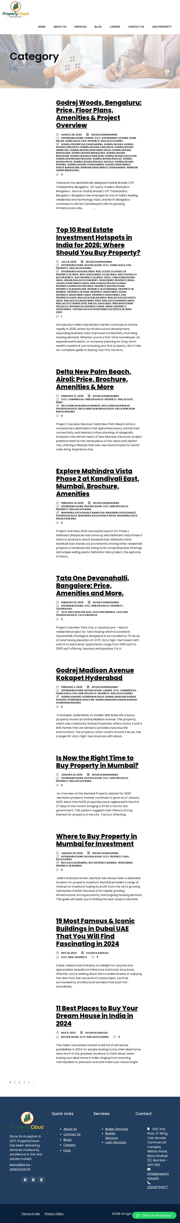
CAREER (115, 26)
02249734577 (157, 1185)
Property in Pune (78, 291)
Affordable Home (72, 137)
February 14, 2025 (72, 502)
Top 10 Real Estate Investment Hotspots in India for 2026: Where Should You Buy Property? (98, 241)
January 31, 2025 (71, 774)
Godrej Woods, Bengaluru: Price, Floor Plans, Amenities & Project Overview (99, 114)
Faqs (67, 1150)
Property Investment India (73, 294)
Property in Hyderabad (102, 288)
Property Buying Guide (110, 285)
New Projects (94, 399)
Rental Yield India (99, 303)
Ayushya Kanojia (97, 952)
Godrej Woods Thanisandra (86, 164)
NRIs (71, 956)
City (97, 137)
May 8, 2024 (68, 1032)
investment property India (116, 280)
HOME (41, 26)
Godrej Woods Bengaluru (88, 152)
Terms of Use (30, 1214)
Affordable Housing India (78, 271)
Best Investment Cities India (98, 274)
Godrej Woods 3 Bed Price (96, 146)
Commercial (76, 399)
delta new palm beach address (80, 405)
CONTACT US (136, 26)
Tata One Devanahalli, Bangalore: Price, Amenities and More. (92, 586)
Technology (64, 608)
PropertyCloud (66, 297)
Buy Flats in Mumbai (74, 862)
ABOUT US (59, 26)
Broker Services (116, 1129)
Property (94, 140)
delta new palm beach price (96, 408)
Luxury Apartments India (72, 283)
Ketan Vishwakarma (104, 134)
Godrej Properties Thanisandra (82, 144)
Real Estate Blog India (92, 297)
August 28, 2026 (71, 134)
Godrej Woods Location (121, 155)
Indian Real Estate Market (81, 280)
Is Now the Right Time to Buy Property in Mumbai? (97, 762)
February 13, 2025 (72, 602)
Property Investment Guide (108, 291)
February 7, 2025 (71, 686)
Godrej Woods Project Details (93, 161)
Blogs (67, 1140)
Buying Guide (93, 264)
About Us (70, 1129)
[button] (154, 1215)
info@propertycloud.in (158, 1173)
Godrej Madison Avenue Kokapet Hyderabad (95, 674)
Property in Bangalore (71, 288)
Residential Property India (86, 306)
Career (88, 137)
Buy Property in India (89, 277)
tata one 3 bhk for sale (76, 611)
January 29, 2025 (72, 853)
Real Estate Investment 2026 (82, 300)
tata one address (103, 611)
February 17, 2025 (72, 395)
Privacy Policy (54, 1214)
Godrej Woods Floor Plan (87, 155)
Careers (69, 1145)
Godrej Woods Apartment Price (90, 149)
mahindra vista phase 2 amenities (83, 512)
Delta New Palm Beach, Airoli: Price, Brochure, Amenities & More (93, 379)
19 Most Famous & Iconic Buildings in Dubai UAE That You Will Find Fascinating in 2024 (95, 932)
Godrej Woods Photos (107, 158)
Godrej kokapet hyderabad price (82, 696)
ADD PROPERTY (162, 26)
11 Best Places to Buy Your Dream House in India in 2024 (97, 1016)
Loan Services (115, 1142)
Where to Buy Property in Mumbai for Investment (96, 840)
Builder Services (111, 1135)
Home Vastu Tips (75, 140)
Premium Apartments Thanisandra (103, 167)
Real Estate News (112, 140)
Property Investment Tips (109, 294)
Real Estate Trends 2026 (71, 303)
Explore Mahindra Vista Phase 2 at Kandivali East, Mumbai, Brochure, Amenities (97, 482)
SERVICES (80, 26)
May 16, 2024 (69, 952)
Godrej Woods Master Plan (73, 158)
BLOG (98, 26)
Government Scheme (115, 137)
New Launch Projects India (108, 283)
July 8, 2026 (68, 261)
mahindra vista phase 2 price (97, 515)
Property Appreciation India (74, 285)
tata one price (87, 614)
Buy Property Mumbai (103, 862)
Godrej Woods (113, 144)
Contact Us (72, 1134)
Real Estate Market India (118, 300)
